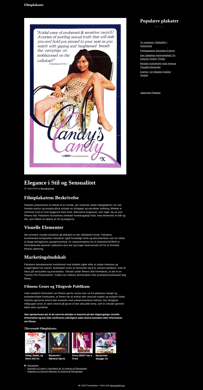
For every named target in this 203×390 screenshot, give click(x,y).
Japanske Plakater (150, 92)
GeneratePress (117, 385)
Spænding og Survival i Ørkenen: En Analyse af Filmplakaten (55, 371)
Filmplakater (34, 5)
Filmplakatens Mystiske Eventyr (157, 50)
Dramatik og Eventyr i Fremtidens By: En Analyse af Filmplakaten (57, 368)
